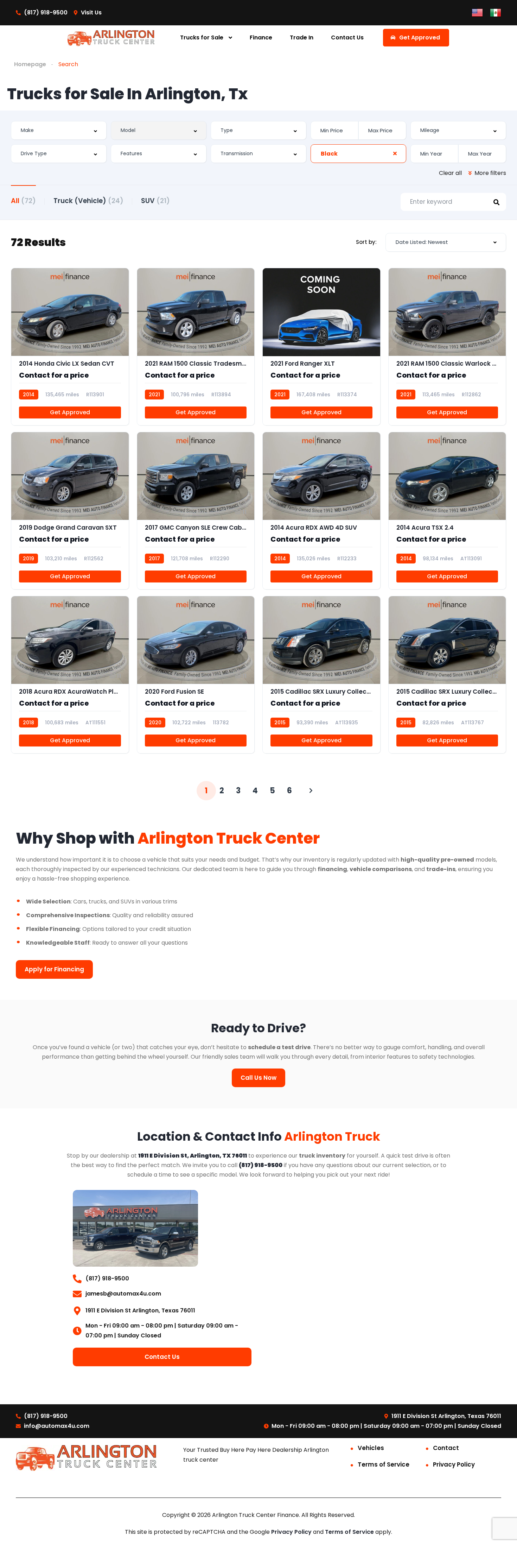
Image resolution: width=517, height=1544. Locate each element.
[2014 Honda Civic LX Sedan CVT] (70, 346)
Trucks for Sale (201, 37)
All (23, 201)
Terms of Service (383, 1464)
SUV (155, 201)
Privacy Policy (454, 1464)
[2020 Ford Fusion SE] (196, 674)
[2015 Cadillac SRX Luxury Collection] (447, 674)
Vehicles (371, 1448)
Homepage (30, 64)
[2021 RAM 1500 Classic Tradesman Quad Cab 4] (196, 346)
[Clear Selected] (395, 153)
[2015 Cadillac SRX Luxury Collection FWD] (321, 674)
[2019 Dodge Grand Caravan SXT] (70, 510)
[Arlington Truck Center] (111, 38)
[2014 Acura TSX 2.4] (447, 510)
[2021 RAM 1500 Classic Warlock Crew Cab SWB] (447, 346)
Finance (261, 37)
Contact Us (347, 37)
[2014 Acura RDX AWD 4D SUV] (321, 510)
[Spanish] (495, 12)
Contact (446, 1448)
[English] (477, 12)
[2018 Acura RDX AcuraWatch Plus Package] (70, 674)
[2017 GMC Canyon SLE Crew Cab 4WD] (196, 510)
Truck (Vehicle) (88, 201)
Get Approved (70, 412)
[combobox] (59, 130)
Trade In (301, 37)
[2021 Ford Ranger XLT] (321, 346)
